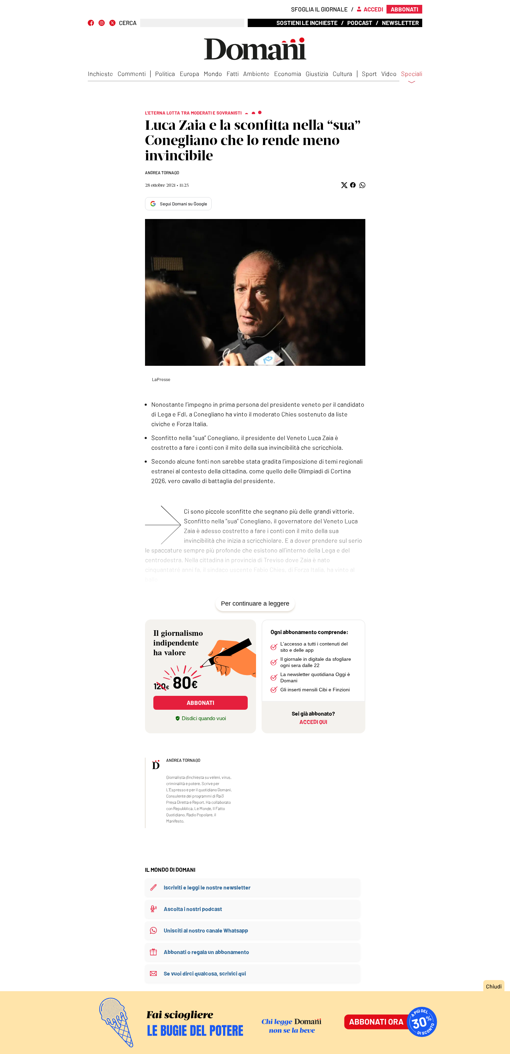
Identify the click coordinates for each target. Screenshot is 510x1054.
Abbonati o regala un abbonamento (206, 951)
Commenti (132, 73)
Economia (287, 73)
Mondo (213, 73)
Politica (165, 73)
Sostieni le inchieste (307, 22)
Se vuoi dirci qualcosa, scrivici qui (205, 973)
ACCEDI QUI (313, 721)
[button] (344, 185)
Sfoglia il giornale (319, 9)
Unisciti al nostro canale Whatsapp (206, 930)
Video (389, 73)
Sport (369, 73)
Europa (189, 73)
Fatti (233, 73)
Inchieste (100, 73)
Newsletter (400, 22)
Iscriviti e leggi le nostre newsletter (207, 887)
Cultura (342, 73)
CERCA (128, 22)
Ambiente (256, 73)
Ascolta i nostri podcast (193, 908)
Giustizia (317, 73)
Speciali (411, 73)
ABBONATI (200, 702)
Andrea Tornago (162, 172)
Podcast (359, 22)
